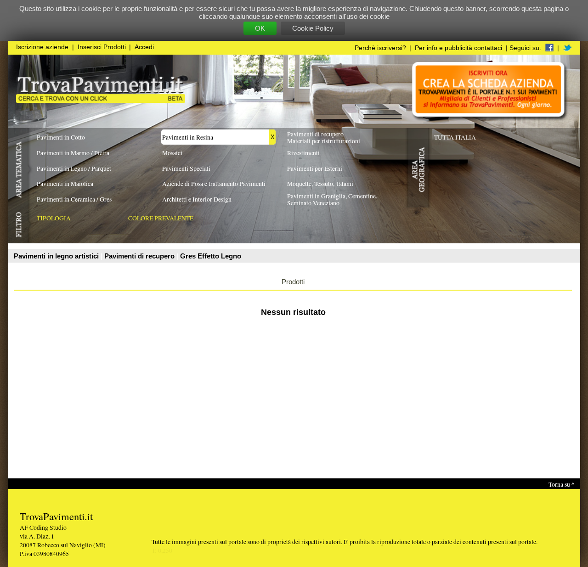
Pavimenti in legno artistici (57, 256)
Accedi (144, 47)
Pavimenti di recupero (140, 256)
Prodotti (293, 282)
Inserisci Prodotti (102, 47)
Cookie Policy (313, 28)
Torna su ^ (561, 484)
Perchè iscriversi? (380, 48)
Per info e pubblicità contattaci (458, 48)
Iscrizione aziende (42, 47)
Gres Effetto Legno (210, 256)
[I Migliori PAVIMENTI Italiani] (100, 100)
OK (260, 28)
